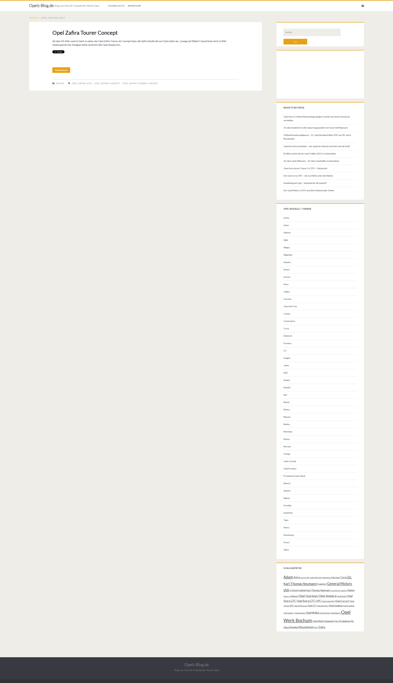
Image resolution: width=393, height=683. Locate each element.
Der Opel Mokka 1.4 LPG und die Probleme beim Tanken (309, 190)
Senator (287, 490)
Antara (287, 269)
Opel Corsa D (342, 601)
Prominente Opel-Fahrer (294, 476)
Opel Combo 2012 (328, 601)
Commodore (289, 321)
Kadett (287, 380)
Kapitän (287, 387)
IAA (286, 590)
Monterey (288, 431)
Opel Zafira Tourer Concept (85, 32)
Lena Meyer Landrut (339, 590)
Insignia (287, 358)
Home (33, 17)
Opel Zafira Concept (107, 83)
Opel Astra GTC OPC (309, 600)
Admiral (287, 232)
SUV (316, 627)
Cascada (287, 299)
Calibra (287, 291)
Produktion (345, 621)
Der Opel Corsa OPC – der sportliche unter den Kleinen (308, 176)
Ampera (287, 262)
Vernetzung (289, 535)
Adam (286, 225)
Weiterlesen (62, 71)
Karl (285, 395)
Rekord (287, 483)
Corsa (286, 328)
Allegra (287, 247)
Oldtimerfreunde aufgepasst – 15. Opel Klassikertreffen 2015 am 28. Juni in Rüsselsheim (317, 137)
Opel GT (311, 605)
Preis (336, 621)
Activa (286, 218)
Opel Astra (342, 596)
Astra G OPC (305, 578)
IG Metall (294, 590)
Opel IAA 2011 (322, 606)
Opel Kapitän (300, 613)
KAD (286, 373)
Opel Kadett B (348, 606)
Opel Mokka (312, 612)
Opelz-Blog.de (41, 5)
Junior (286, 365)
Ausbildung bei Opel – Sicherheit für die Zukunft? (305, 183)
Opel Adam (311, 596)
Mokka (287, 424)
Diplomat (288, 336)
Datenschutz (116, 6)
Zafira (60, 83)
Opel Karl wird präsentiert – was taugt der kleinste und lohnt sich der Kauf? (317, 146)
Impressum (134, 6)
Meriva (287, 409)
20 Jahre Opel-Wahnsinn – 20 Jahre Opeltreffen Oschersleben (311, 161)
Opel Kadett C (289, 613)
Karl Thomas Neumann (318, 590)
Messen (287, 417)
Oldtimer (294, 596)
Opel (301, 596)
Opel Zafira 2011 (82, 83)
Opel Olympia (325, 613)
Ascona (287, 277)
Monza (287, 439)
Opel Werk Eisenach (323, 621)
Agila (286, 240)
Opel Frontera (290, 468)
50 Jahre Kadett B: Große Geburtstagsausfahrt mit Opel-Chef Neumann (316, 128)
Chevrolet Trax (290, 306)
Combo (287, 314)
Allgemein (288, 255)
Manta (286, 402)
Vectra (286, 527)
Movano (287, 446)
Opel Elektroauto (300, 606)
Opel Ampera (327, 596)
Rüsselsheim (306, 627)
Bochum (336, 577)
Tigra (286, 520)
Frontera (287, 343)
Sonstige (287, 505)
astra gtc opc (316, 577)
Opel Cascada (290, 461)
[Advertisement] (320, 75)
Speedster (288, 513)
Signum (287, 498)
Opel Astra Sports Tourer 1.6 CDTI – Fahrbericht (305, 168)
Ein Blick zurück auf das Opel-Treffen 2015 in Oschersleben (310, 153)
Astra (286, 284)
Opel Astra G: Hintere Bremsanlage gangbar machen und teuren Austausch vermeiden (317, 118)
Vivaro (287, 542)
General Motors (339, 583)
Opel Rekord (335, 613)
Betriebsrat (327, 577)
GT (285, 350)
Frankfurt (322, 584)
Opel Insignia (335, 605)
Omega (287, 454)
